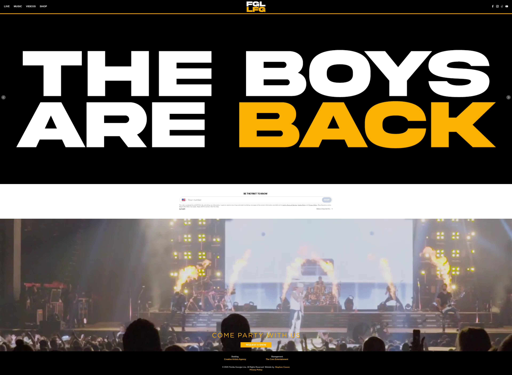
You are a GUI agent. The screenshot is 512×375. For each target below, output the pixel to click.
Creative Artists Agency (235, 359)
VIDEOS (31, 6)
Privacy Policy (256, 370)
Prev (3, 97)
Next (508, 97)
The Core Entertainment (277, 359)
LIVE (7, 6)
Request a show (256, 345)
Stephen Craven (282, 367)
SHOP (43, 6)
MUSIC (18, 6)
